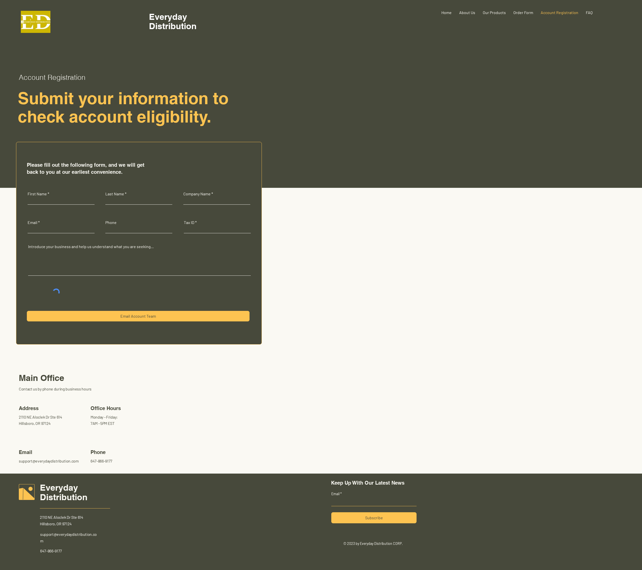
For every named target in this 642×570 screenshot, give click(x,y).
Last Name (114, 194)
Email (32, 222)
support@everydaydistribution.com (49, 461)
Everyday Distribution (64, 492)
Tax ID (189, 222)
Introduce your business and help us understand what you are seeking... (91, 247)
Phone (111, 222)
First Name (37, 194)
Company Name (197, 194)
